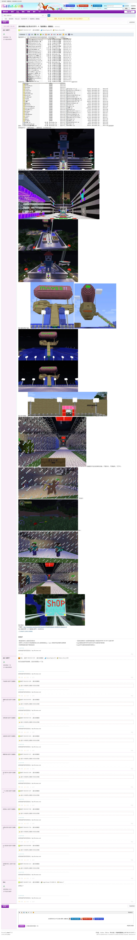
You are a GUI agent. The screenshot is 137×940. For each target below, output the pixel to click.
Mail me (107, 932)
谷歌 (38, 34)
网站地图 (112, 932)
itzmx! (8, 932)
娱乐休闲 (11, 19)
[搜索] (48, 15)
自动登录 (126, 6)
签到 (12, 11)
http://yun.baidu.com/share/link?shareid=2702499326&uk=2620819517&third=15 (45, 627)
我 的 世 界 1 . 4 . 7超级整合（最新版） (30, 19)
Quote (29, 912)
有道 (54, 34)
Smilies (33, 912)
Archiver (102, 932)
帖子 (43, 15)
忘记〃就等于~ (6, 30)
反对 (33, 677)
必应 (66, 34)
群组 (23, 11)
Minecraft (17, 19)
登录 (62, 918)
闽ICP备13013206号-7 (129, 932)
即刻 (72, 34)
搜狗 (49, 34)
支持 (27, 677)
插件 (34, 11)
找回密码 (133, 6)
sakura (8, 934)
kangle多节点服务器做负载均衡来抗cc (86, 645)
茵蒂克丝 (5, 11)
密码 (105, 8)
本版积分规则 (130, 925)
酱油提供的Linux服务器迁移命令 (27, 640)
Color (22, 912)
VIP (39, 11)
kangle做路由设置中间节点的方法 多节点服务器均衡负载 (90, 643)
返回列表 (132, 22)
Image (24, 912)
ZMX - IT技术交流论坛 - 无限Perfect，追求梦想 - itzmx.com (2, 19)
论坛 (17, 11)
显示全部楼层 (36, 30)
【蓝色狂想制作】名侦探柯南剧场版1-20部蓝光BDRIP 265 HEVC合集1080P (95, 640)
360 (43, 34)
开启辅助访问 (135, 1)
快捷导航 (129, 11)
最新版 (31, 631)
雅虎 (60, 34)
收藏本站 (9, 1)
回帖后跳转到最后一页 (32, 926)
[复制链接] (57, 26)
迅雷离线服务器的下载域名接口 (27, 645)
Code (31, 912)
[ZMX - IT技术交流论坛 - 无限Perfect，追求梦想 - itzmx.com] (12, 8)
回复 (22, 654)
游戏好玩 (22, 631)
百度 (32, 34)
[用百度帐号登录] (69, 6)
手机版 (97, 932)
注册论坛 (133, 8)
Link (26, 912)
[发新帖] (5, 22)
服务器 (27, 631)
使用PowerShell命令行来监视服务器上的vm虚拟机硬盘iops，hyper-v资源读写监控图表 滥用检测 (42, 643)
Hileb (4, 882)
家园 (28, 11)
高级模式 (130, 912)
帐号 (105, 6)
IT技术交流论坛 (119, 932)
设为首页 (4, 1)
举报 (132, 654)
